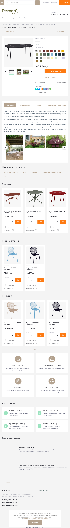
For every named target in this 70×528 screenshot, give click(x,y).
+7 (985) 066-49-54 (10, 503)
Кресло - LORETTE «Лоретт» (10, 269)
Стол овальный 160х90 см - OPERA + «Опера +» (12, 212)
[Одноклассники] (42, 89)
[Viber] (47, 89)
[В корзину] (18, 222)
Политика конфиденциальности (35, 527)
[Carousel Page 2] (35, 349)
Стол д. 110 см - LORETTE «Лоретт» (57, 212)
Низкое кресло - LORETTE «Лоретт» (12, 324)
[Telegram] (44, 89)
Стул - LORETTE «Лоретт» (31, 269)
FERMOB (37, 44)
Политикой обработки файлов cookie (35, 519)
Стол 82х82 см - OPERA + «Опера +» (34, 212)
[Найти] (37, 2)
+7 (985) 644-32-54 (10, 506)
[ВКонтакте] (39, 89)
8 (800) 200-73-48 (58, 14)
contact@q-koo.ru (43, 490)
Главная (4, 24)
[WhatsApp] (50, 89)
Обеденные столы (14, 24)
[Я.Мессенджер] (36, 89)
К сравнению (41, 82)
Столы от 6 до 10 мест (27, 24)
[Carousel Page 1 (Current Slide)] (34, 349)
